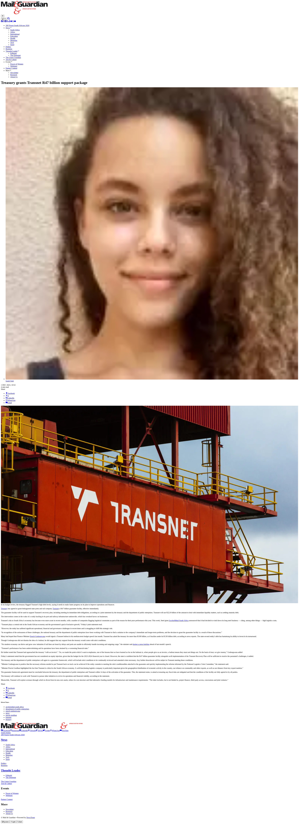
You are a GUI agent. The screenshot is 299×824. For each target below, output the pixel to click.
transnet (8, 717)
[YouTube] (15, 22)
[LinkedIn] (6, 22)
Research (9, 811)
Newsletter (10, 809)
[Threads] (7, 22)
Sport (8, 759)
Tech (7, 757)
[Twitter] (11, 22)
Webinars (9, 795)
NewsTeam (30, 818)
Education (9, 751)
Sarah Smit (10, 381)
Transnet (56, 609)
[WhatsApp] (13, 22)
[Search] (8, 19)
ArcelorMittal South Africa (179, 621)
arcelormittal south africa (15, 707)
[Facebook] (2, 22)
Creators (7, 733)
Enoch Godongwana (37, 636)
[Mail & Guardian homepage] (149, 8)
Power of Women (12, 793)
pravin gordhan (11, 715)
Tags (2, 733)
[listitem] (5, 731)
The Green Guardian (8, 781)
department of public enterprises (17, 709)
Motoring (9, 755)
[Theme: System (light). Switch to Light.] (4, 19)
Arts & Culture (6, 784)
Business (4, 765)
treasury (8, 719)
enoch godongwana (13, 711)
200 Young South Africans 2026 (13, 735)
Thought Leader (10, 770)
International (10, 749)
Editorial (9, 775)
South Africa (10, 745)
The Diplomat (11, 777)
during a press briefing (141, 644)
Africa (8, 747)
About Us (9, 814)
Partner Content (6, 799)
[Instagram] (4, 22)
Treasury (4, 609)
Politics (3, 763)
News (4, 739)
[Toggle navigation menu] (2, 16)
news (7, 713)
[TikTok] (9, 22)
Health (8, 753)
